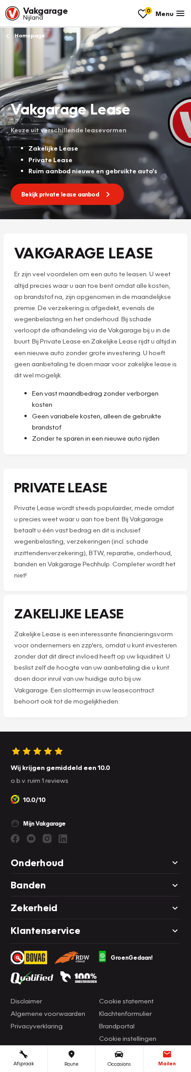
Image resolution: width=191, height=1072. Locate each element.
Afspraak (23, 1063)
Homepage (29, 35)
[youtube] (31, 838)
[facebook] (15, 838)
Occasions (119, 1063)
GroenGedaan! (132, 957)
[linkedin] (63, 838)
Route (71, 1063)
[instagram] (47, 838)
